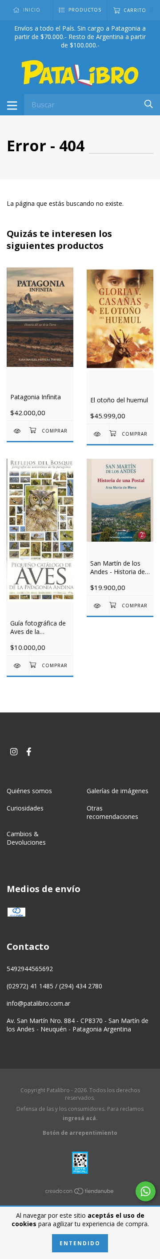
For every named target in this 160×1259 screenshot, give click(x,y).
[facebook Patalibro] (29, 751)
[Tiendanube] (80, 1192)
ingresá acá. (80, 1118)
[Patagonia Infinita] (18, 431)
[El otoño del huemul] (98, 434)
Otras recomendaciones (112, 812)
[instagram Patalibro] (14, 751)
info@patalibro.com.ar (38, 1003)
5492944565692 (30, 968)
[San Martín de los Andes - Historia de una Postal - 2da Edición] (98, 606)
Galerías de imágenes (117, 791)
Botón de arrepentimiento (80, 1133)
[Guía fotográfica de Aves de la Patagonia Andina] (18, 666)
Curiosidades (25, 808)
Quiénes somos (29, 791)
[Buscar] (148, 104)
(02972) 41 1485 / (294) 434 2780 (54, 986)
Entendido (80, 1243)
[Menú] (12, 104)
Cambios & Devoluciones (26, 838)
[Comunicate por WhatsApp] (146, 1191)
